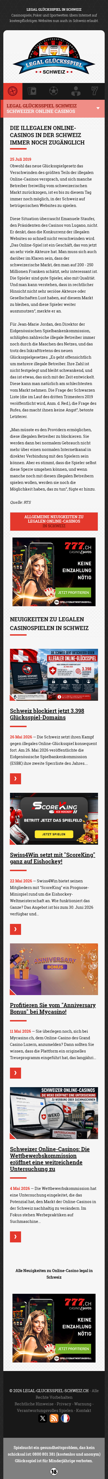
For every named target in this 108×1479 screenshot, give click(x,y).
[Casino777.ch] (54, 604)
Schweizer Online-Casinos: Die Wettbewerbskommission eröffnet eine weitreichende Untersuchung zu (50, 1158)
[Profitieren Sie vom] (54, 969)
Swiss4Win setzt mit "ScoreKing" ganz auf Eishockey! (52, 858)
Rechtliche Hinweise (34, 1403)
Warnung (82, 1403)
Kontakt (83, 1410)
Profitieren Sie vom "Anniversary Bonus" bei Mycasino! (53, 1008)
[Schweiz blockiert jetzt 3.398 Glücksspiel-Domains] (54, 675)
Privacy (64, 1403)
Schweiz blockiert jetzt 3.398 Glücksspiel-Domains (47, 714)
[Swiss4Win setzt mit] (54, 819)
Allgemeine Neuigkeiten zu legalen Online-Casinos (54, 521)
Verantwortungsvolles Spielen (45, 1410)
